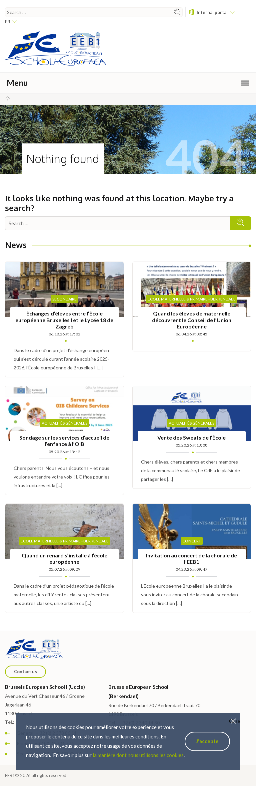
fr (8, 21)
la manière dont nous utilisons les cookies (138, 755)
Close (234, 721)
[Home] (7, 99)
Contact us (25, 671)
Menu (17, 83)
